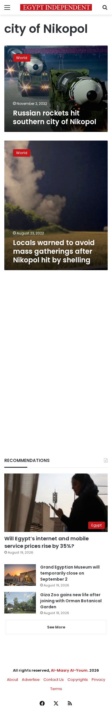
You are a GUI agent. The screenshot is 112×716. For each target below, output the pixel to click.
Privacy (98, 679)
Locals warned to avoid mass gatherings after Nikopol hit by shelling (54, 251)
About (12, 679)
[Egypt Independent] (56, 7)
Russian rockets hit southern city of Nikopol (54, 117)
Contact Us (53, 679)
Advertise (31, 679)
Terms (56, 689)
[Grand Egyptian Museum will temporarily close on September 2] (20, 575)
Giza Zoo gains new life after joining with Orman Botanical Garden (71, 601)
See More (56, 627)
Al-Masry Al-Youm (69, 670)
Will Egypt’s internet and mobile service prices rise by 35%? (46, 542)
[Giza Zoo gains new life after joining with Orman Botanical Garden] (20, 602)
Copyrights (77, 679)
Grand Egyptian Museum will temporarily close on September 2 (70, 573)
